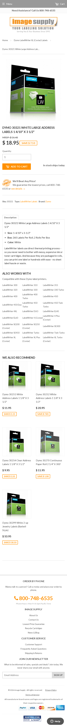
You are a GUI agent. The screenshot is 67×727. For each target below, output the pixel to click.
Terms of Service (32, 695)
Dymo (48, 201)
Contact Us (34, 619)
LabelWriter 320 (9, 290)
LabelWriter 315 (50, 285)
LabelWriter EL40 (51, 311)
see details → (18, 188)
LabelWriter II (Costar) (32, 318)
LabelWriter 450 (50, 296)
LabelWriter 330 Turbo (53, 290)
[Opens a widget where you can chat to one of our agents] (55, 721)
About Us (33, 615)
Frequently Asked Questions (33, 649)
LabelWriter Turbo (30, 332)
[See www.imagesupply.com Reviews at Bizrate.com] (32, 718)
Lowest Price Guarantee (33, 624)
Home (5, 40)
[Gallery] (33, 90)
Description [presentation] (10, 217)
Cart (62, 3)
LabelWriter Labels (28, 201)
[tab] (10, 217)
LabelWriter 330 (29, 290)
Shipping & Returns (33, 653)
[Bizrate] (37, 720)
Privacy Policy (51, 690)
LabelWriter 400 (9, 296)
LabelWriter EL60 (10, 318)
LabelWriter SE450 (10, 332)
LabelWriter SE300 (51, 326)
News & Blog (33, 632)
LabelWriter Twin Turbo (54, 332)
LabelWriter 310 (29, 285)
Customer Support (33, 644)
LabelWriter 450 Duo (12, 304)
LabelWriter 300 (9, 285)
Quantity (6, 151)
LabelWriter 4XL (9, 311)
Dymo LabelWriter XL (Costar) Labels (31, 40)
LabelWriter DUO (30, 311)
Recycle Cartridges (33, 628)
